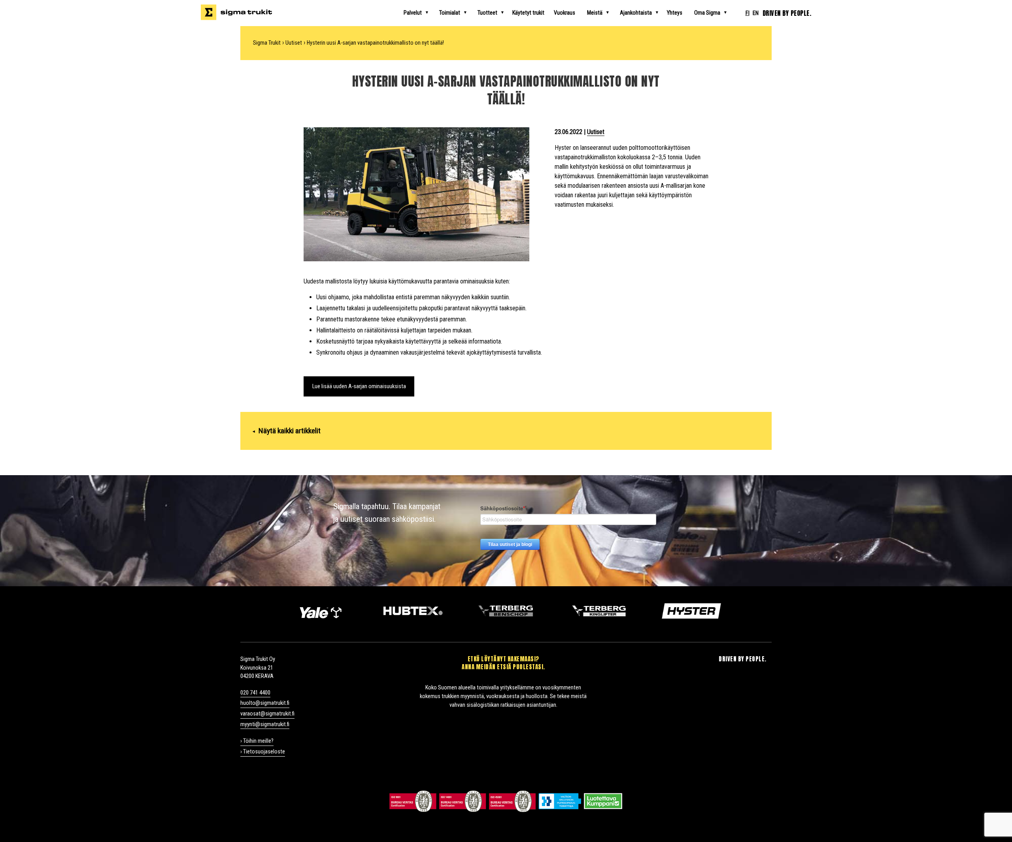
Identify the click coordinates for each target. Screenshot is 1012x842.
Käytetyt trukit (528, 12)
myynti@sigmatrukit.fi (264, 724)
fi (748, 13)
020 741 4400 (255, 692)
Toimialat (449, 12)
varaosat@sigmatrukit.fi (267, 713)
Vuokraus (564, 12)
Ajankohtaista (636, 12)
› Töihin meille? (257, 741)
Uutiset (595, 132)
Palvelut (413, 12)
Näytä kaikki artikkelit (287, 430)
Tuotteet (487, 12)
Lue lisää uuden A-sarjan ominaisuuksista (359, 386)
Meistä (594, 12)
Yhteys (674, 12)
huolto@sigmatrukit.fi (264, 703)
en (756, 13)
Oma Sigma (707, 12)
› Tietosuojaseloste (262, 751)
